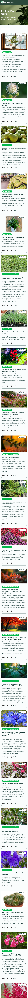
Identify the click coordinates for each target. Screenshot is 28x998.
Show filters (5, 29)
